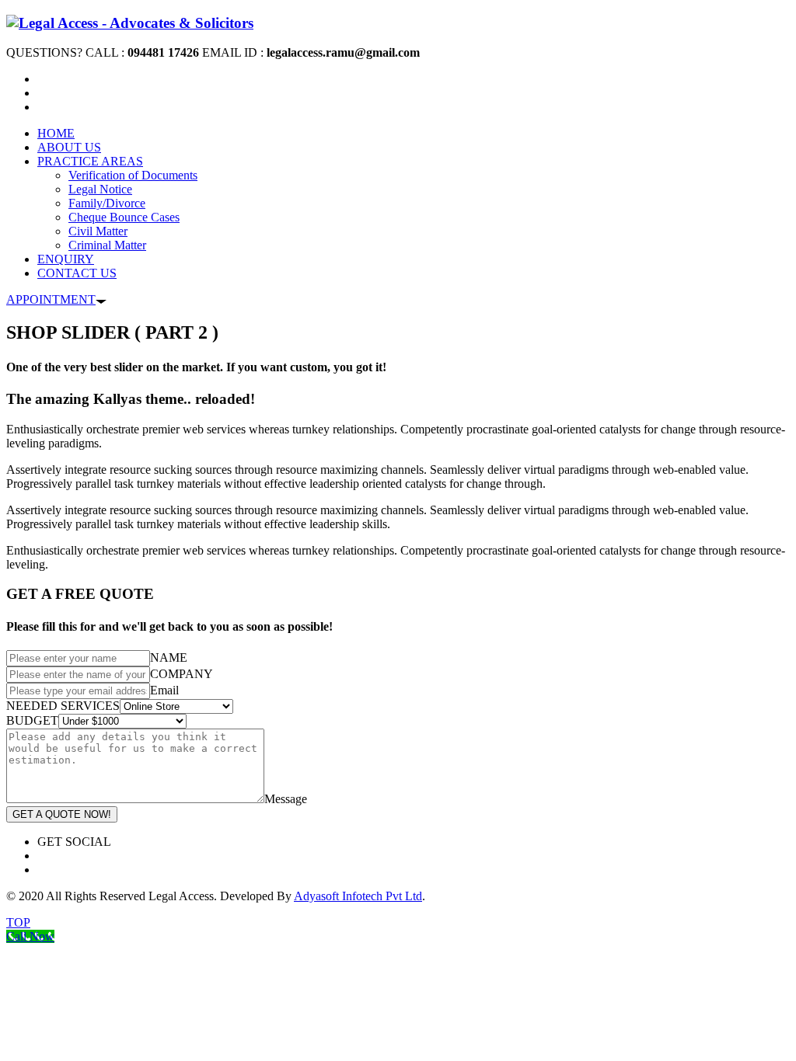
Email (164, 690)
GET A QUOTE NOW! (61, 814)
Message (285, 798)
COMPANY (181, 673)
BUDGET (32, 720)
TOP (18, 922)
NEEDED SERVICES (63, 705)
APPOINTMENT (51, 299)
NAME (168, 657)
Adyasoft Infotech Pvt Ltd (358, 896)
